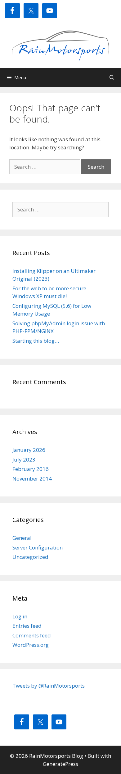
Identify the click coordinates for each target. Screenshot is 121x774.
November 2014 (32, 478)
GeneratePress (60, 763)
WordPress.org (30, 644)
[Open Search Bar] (112, 77)
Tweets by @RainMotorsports (48, 685)
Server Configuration (37, 547)
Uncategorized (30, 556)
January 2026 (28, 449)
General (22, 537)
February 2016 (30, 468)
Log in (19, 616)
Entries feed (27, 625)
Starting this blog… (35, 340)
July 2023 (23, 459)
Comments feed (31, 635)
